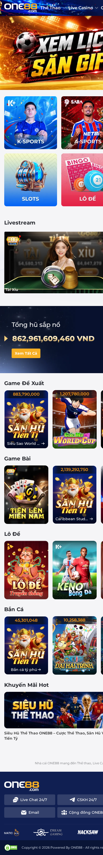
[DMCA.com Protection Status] (10, 847)
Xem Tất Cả (26, 353)
